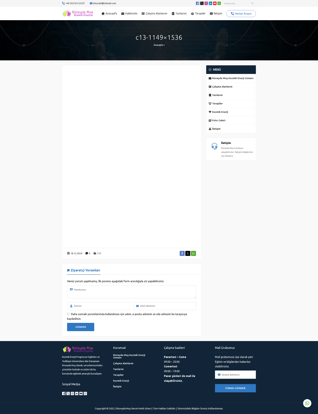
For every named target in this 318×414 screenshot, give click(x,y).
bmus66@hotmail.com (104, 3)
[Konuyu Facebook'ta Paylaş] (182, 253)
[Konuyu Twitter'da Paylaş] (187, 253)
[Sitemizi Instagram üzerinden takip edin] (206, 3)
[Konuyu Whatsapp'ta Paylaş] (193, 253)
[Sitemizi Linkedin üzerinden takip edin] (210, 3)
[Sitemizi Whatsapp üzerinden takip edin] (219, 3)
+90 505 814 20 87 (75, 3)
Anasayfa (158, 45)
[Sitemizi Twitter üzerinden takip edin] (202, 3)
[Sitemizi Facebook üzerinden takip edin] (197, 3)
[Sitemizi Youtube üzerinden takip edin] (214, 3)
